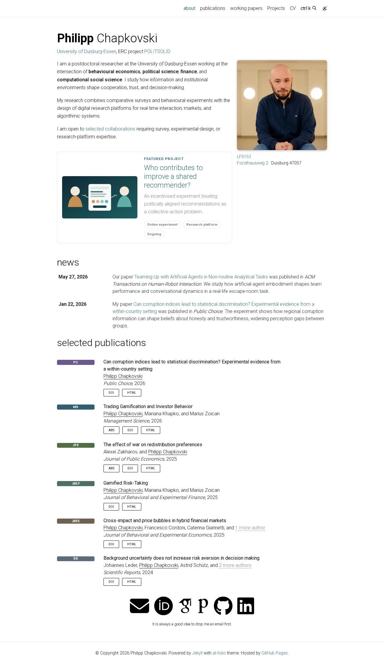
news (68, 262)
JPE (76, 445)
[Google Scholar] (185, 606)
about (191, 8)
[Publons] (203, 606)
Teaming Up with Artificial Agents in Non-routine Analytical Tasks (201, 277)
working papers (246, 8)
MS (75, 407)
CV (293, 8)
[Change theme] (323, 6)
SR (75, 559)
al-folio (219, 653)
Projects (276, 8)
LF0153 (244, 156)
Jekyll (197, 653)
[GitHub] (223, 606)
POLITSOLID (157, 51)
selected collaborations (110, 129)
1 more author (250, 528)
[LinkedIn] (245, 606)
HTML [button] (131, 393)
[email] (139, 606)
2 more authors (235, 565)
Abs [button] (111, 430)
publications (212, 8)
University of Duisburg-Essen (86, 51)
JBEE (76, 521)
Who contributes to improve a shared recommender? (173, 176)
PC (75, 362)
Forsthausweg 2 (252, 163)
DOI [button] (111, 393)
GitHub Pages (275, 653)
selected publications (101, 342)
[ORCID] (163, 606)
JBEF (76, 484)
